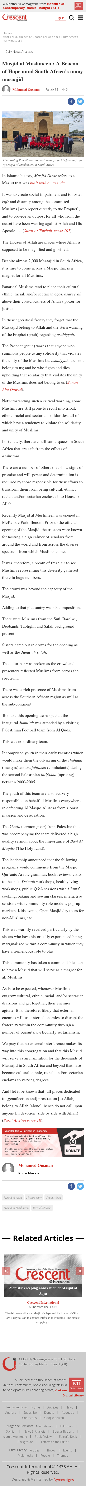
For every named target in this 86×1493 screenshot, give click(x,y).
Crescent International (43, 1302)
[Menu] (80, 18)
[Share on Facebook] (71, 101)
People (45, 1455)
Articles (35, 1450)
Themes (62, 1455)
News (69, 1407)
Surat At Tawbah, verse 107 (47, 230)
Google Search (54, 1418)
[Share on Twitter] (80, 101)
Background (26, 1442)
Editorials (66, 1426)
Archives (52, 1407)
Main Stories (44, 1426)
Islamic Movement (15, 1437)
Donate (49, 1413)
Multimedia (25, 1455)
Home (36, 1407)
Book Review (43, 1437)
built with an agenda (47, 182)
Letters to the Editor (54, 1442)
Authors (10, 1413)
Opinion (11, 1431)
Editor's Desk (68, 1437)
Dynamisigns (64, 1479)
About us (68, 1413)
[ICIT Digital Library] (78, 5)
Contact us (29, 1418)
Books (51, 1450)
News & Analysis (34, 1431)
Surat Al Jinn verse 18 (22, 1120)
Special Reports (63, 1431)
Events (67, 1450)
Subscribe (30, 1413)
